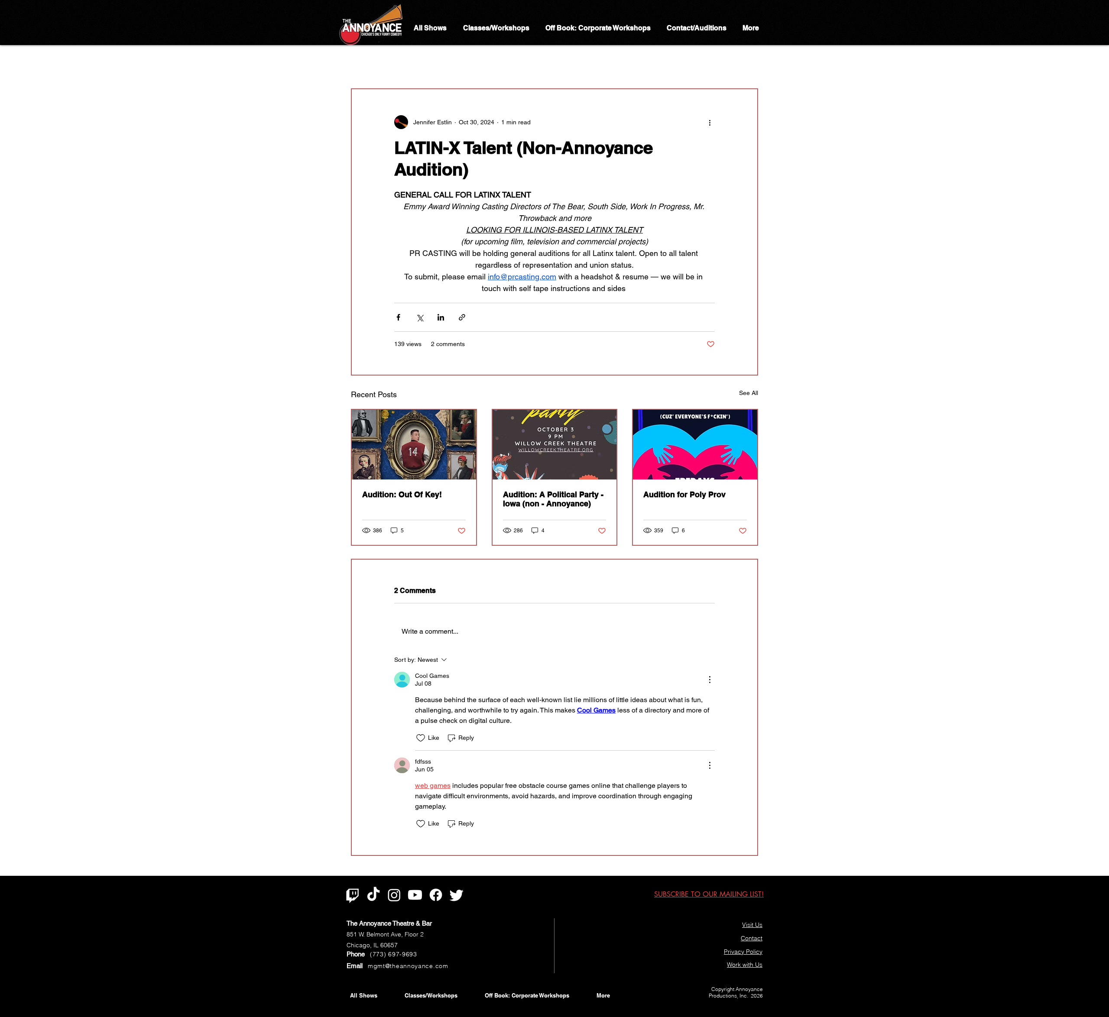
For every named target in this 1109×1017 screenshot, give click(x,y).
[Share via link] (462, 317)
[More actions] (709, 122)
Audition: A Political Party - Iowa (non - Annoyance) (553, 499)
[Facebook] (436, 895)
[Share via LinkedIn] (441, 317)
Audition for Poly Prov (684, 494)
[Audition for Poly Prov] (695, 444)
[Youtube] (415, 895)
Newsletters (463, 61)
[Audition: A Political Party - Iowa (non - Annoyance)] (555, 444)
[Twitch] (352, 895)
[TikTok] (373, 895)
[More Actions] (709, 679)
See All (748, 392)
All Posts (362, 61)
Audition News (410, 61)
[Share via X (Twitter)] (419, 317)
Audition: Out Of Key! (402, 494)
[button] (747, 62)
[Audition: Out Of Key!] (414, 444)
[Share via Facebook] (398, 317)
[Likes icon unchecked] (420, 738)
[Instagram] (394, 895)
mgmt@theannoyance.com (408, 966)
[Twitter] (456, 895)
